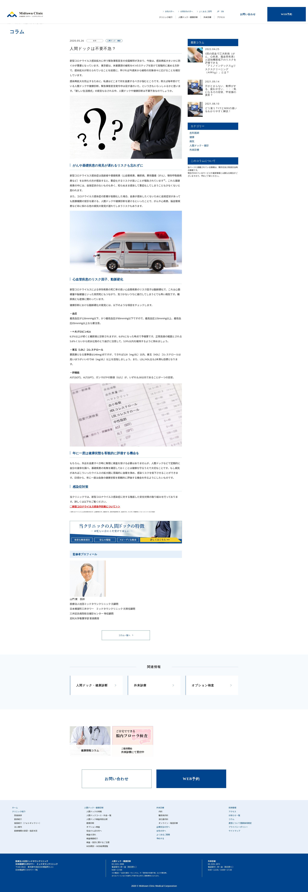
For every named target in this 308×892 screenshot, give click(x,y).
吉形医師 (194, 133)
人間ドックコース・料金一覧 (98, 815)
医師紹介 (18, 819)
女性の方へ (169, 11)
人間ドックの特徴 (94, 811)
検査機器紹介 (92, 838)
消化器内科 (163, 819)
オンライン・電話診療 (168, 823)
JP (218, 11)
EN (222, 11)
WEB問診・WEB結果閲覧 (97, 846)
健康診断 (90, 823)
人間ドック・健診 (199, 145)
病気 (191, 141)
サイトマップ (234, 830)
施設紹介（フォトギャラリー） (27, 823)
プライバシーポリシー (238, 826)
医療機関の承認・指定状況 (25, 830)
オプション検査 (93, 826)
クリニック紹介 (166, 17)
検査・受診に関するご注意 (97, 842)
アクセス (221, 17)
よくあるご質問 (205, 11)
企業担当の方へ (186, 11)
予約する (160, 838)
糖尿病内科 (163, 815)
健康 (191, 137)
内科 (160, 811)
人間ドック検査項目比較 (97, 819)
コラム (231, 819)
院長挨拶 (18, 815)
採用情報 (232, 807)
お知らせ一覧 (234, 815)
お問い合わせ (248, 14)
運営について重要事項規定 (240, 823)
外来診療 (207, 17)
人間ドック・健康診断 (188, 17)
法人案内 (18, 826)
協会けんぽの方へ (94, 830)
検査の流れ (91, 834)
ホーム (15, 807)
